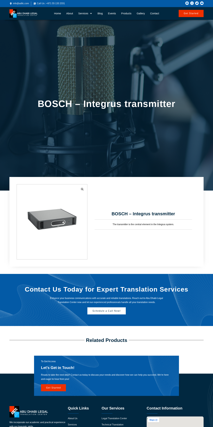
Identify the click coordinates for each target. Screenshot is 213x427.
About (69, 13)
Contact (154, 13)
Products (126, 13)
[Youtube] (202, 3)
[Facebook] (187, 3)
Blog (100, 13)
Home (57, 13)
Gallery (141, 13)
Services (83, 13)
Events (112, 13)
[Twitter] (197, 3)
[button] (82, 189)
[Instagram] (192, 3)
